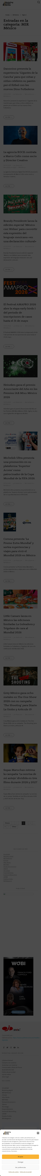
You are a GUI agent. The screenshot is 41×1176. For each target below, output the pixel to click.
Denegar (20, 1162)
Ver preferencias (20, 1167)
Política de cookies (14, 1172)
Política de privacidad (26, 1172)
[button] (38, 1133)
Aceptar (20, 1157)
